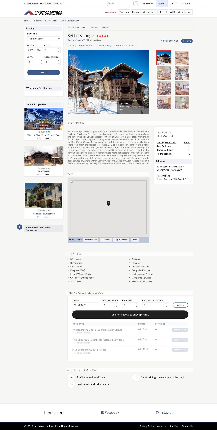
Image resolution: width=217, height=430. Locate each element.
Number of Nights (110, 300)
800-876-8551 (32, 3)
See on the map (170, 40)
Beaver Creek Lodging (143, 12)
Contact (174, 3)
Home (189, 12)
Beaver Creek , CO (76, 40)
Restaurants (90, 239)
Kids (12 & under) (51, 57)
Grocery (106, 239)
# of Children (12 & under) (153, 300)
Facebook (111, 412)
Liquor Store (121, 239)
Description (73, 27)
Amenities (93, 27)
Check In (30, 45)
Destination (32, 34)
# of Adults (127, 300)
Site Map (174, 426)
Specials (162, 3)
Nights (47, 45)
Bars (135, 239)
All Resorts (175, 12)
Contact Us (187, 426)
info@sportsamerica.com (53, 3)
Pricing (105, 27)
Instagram (166, 412)
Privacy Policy (147, 426)
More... (162, 12)
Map (84, 27)
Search (43, 72)
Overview (124, 12)
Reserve (187, 40)
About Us (186, 3)
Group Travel (148, 3)
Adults (30, 57)
